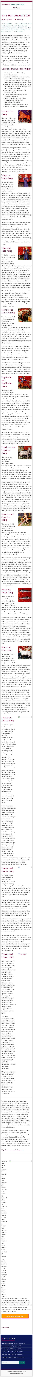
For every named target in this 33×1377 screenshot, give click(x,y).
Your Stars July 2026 (7, 1346)
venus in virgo (7, 31)
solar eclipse (11, 29)
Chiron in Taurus (20, 23)
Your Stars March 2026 (8, 1357)
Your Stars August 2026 (15, 15)
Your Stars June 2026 (7, 1349)
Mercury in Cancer (22, 25)
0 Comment (19, 31)
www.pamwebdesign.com (16, 1373)
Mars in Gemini (13, 25)
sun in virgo (22, 29)
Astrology (20, 19)
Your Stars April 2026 (7, 1354)
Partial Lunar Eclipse (23, 27)
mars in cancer (5, 25)
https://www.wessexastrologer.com (12, 1150)
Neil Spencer (8, 19)
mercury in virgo (13, 27)
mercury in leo (5, 27)
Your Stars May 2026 (7, 1352)
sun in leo (16, 29)
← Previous (5, 1327)
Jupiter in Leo (28, 23)
